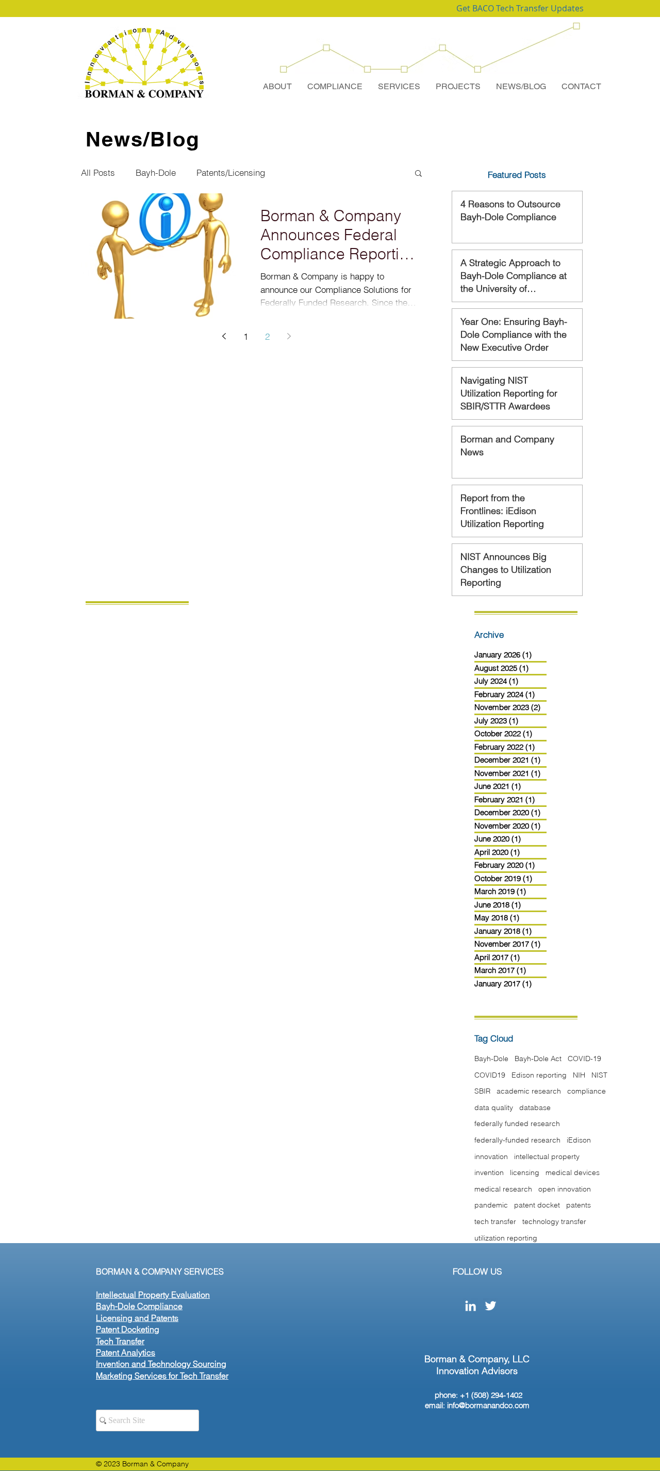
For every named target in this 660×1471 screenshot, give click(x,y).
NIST (599, 1075)
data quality (493, 1107)
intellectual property (547, 1156)
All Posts (98, 172)
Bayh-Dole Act (538, 1058)
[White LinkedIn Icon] (470, 1305)
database (535, 1107)
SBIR (482, 1091)
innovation (491, 1156)
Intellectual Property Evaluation (153, 1295)
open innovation (564, 1189)
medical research (503, 1189)
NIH (579, 1075)
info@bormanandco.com (488, 1405)
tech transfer (495, 1221)
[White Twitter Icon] (490, 1305)
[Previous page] (223, 336)
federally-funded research (517, 1140)
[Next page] (288, 336)
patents (578, 1205)
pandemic (491, 1205)
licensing (524, 1172)
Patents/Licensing (230, 172)
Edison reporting (539, 1075)
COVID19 (489, 1075)
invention (489, 1172)
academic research (529, 1091)
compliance (586, 1091)
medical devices (573, 1172)
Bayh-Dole (156, 172)
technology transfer (554, 1221)
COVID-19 (584, 1058)
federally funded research (517, 1123)
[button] (418, 174)
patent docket (537, 1205)
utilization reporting (505, 1238)
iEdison (579, 1140)
